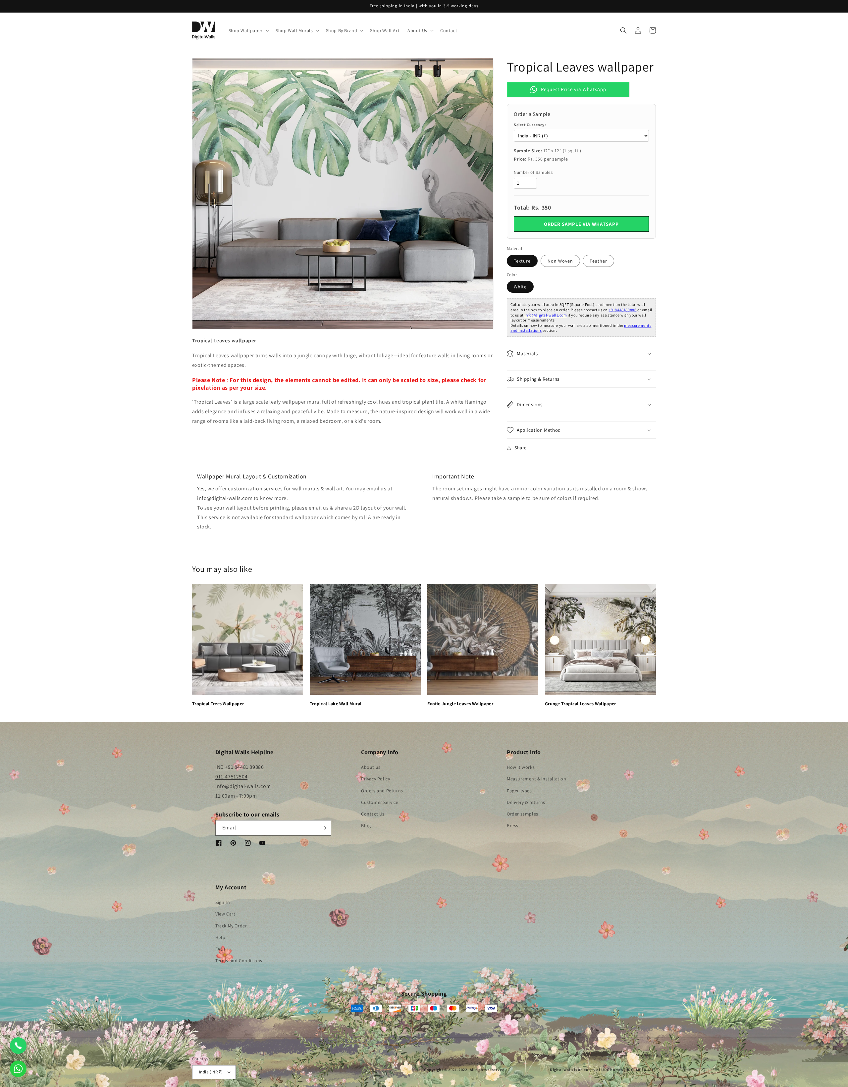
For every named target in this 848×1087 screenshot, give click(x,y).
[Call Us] (18, 1045)
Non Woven (560, 261)
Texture (522, 261)
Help (220, 937)
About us (371, 767)
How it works (521, 767)
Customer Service (379, 802)
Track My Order (231, 926)
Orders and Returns (382, 791)
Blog (366, 825)
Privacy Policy (375, 779)
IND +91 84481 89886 (239, 767)
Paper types (519, 791)
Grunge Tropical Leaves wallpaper (580, 704)
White (520, 287)
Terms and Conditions (238, 960)
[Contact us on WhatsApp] (18, 1069)
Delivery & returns (526, 802)
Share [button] (520, 448)
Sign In (222, 902)
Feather (598, 261)
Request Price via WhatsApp (573, 89)
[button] (248, 30)
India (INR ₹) (211, 1072)
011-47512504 (231, 776)
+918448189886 (623, 309)
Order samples (522, 814)
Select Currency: (530, 124)
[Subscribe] (323, 828)
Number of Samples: (534, 172)
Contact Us (373, 814)
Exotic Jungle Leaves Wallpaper (460, 704)
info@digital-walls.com (545, 315)
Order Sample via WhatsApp (581, 224)
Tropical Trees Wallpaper (218, 704)
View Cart (225, 914)
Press (512, 825)
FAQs (220, 949)
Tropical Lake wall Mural (335, 704)
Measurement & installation (536, 779)
